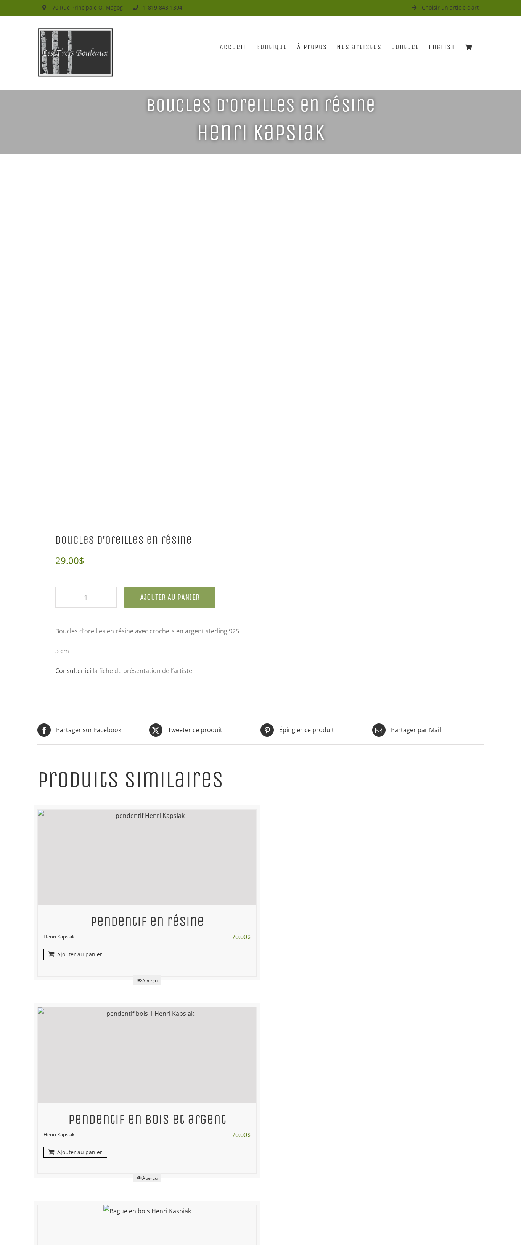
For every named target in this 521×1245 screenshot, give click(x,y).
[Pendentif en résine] (147, 857)
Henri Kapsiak (260, 132)
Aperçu (150, 980)
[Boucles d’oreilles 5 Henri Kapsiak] (144, 346)
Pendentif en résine (147, 921)
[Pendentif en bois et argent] (147, 1055)
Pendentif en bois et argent (147, 1119)
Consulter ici (74, 671)
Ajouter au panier (169, 597)
